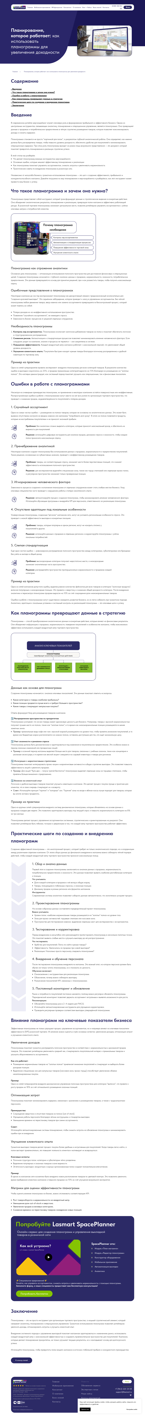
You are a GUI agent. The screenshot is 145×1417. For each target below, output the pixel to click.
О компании (77, 7)
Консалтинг (68, 7)
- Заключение (17, 105)
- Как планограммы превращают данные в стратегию (37, 99)
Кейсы (89, 7)
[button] (34, 1294)
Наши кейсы (86, 1394)
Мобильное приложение (42, 7)
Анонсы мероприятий (90, 1398)
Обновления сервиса (90, 1385)
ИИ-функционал (57, 7)
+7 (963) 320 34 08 (123, 1389)
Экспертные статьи (89, 1389)
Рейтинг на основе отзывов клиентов (35, 1386)
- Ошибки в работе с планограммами (29, 95)
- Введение (16, 89)
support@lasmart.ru (124, 1392)
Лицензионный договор (20, 1406)
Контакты (106, 7)
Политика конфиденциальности (23, 1409)
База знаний (97, 7)
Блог (83, 7)
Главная (30, 7)
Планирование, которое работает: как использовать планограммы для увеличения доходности (54, 71)
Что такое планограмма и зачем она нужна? (33, 92)
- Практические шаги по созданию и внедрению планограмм (40, 102)
